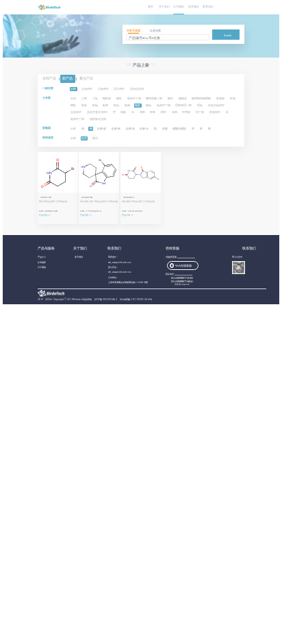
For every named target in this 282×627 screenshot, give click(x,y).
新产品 (67, 79)
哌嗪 (148, 105)
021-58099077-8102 (182, 278)
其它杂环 (119, 88)
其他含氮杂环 (216, 105)
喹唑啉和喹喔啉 (201, 98)
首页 (150, 6)
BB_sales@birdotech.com (119, 262)
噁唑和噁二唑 (183, 105)
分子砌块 (178, 6)
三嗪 (95, 98)
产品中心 (42, 257)
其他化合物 (137, 88)
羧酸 (165, 128)
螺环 (170, 98)
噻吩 (119, 98)
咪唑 (152, 112)
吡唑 (105, 105)
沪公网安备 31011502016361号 (136, 299)
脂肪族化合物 (98, 119)
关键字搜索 (133, 30)
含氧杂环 (86, 88)
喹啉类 (183, 98)
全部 (73, 88)
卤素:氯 (130, 128)
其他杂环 (75, 112)
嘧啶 (73, 105)
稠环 (163, 112)
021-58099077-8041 (182, 281)
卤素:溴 (144, 128)
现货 (84, 138)
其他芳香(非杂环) (97, 112)
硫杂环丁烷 (134, 98)
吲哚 (123, 112)
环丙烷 (186, 112)
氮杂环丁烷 (77, 119)
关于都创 (79, 257)
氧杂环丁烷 (163, 105)
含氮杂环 (103, 88)
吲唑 (142, 112)
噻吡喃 (107, 98)
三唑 (84, 98)
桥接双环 (214, 112)
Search (227, 35)
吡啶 (84, 105)
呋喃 (174, 112)
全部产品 (49, 79)
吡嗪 (116, 105)
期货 (95, 138)
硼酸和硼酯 (179, 128)
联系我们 (208, 6)
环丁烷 (200, 112)
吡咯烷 (220, 98)
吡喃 (127, 105)
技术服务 (193, 6)
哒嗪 (95, 105)
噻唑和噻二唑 (154, 98)
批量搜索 (155, 30)
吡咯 (232, 98)
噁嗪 (200, 105)
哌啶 (137, 105)
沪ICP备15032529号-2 (106, 299)
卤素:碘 (101, 128)
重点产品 (86, 79)
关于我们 (164, 6)
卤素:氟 (116, 128)
